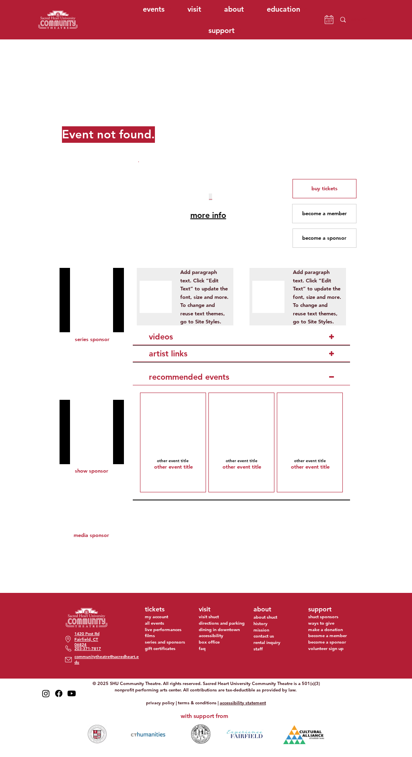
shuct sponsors (323, 616)
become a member (327, 635)
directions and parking (222, 623)
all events (154, 623)
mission (261, 630)
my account (156, 616)
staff (258, 649)
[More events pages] (169, 9)
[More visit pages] (206, 9)
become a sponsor (327, 642)
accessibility (211, 635)
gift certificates (160, 648)
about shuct (265, 617)
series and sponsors (165, 642)
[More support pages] (239, 31)
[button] (325, 188)
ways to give (321, 623)
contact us (263, 636)
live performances (163, 629)
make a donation (325, 629)
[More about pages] (248, 9)
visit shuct (209, 616)
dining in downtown (219, 629)
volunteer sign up (326, 648)
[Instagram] (46, 693)
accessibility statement (243, 703)
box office (209, 642)
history (260, 623)
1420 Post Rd (86, 633)
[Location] (68, 659)
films (150, 635)
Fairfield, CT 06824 (86, 642)
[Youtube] (71, 693)
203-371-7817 (87, 648)
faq (202, 648)
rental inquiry (266, 642)
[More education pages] (305, 9)
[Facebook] (59, 693)
